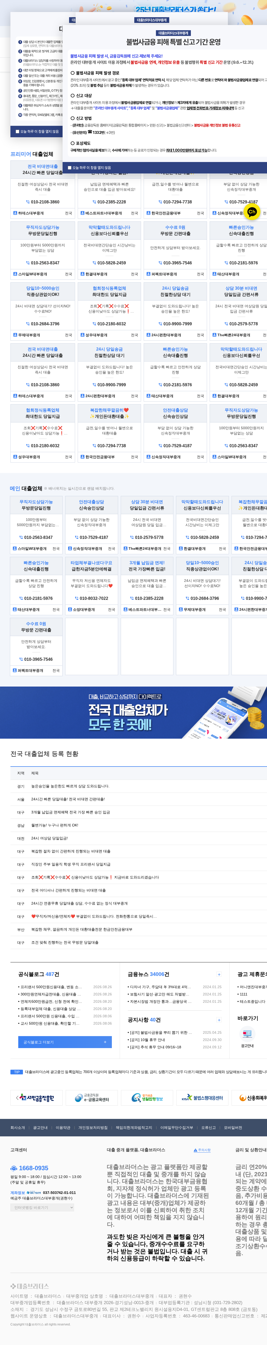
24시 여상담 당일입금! (49, 838)
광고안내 (40, 1127)
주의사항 (204, 1150)
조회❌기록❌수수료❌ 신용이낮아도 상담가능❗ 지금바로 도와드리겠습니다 (95, 877)
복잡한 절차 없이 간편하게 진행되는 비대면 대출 (71, 851)
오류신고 (208, 1127)
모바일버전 (233, 1127)
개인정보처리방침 (93, 1127)
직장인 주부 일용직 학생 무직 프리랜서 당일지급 (71, 864)
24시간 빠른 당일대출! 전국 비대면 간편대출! (68, 799)
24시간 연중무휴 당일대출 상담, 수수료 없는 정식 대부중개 (79, 903)
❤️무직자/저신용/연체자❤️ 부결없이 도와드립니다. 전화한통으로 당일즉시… (94, 916)
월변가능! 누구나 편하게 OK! (54, 825)
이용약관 (63, 1127)
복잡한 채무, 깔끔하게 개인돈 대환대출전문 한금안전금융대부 (81, 929)
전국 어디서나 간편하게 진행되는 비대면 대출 (68, 890)
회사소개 (17, 1127)
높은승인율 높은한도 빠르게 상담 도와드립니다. (70, 786)
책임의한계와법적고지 (134, 1127)
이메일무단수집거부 (176, 1127)
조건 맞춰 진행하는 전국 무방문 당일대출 (65, 942)
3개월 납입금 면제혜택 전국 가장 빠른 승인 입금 (70, 812)
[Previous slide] (17, 1098)
